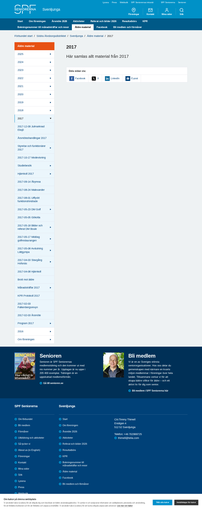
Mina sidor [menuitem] (167, 14)
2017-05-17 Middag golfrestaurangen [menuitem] (29, 238)
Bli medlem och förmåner (127, 27)
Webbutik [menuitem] (124, 2)
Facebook (102, 27)
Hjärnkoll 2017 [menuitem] (26, 173)
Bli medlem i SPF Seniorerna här (150, 390)
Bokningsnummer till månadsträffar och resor (43, 27)
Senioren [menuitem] (182, 2)
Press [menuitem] (114, 2)
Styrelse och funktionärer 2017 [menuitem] (32, 148)
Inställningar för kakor (186, 502)
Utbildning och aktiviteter (31, 438)
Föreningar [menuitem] (133, 14)
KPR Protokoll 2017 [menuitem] (29, 295)
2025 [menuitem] (20, 54)
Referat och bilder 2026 (103, 21)
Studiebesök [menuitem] (25, 165)
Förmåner (23, 431)
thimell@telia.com (128, 438)
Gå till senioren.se (53, 383)
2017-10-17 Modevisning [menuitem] (32, 157)
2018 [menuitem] (20, 110)
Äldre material (83, 27)
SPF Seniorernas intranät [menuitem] (142, 2)
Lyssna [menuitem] (106, 2)
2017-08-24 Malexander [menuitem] (31, 189)
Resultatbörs (129, 21)
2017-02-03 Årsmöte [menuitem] (29, 315)
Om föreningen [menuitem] (26, 339)
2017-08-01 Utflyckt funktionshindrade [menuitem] (28, 199)
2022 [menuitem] (20, 78)
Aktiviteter (79, 21)
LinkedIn (115, 78)
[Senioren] (24, 366)
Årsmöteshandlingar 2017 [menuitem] (32, 138)
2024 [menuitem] (20, 62)
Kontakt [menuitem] (150, 14)
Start (20, 21)
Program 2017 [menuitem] (26, 323)
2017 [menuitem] (20, 118)
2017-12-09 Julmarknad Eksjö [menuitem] (31, 128)
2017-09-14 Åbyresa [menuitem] (29, 181)
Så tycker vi (24, 444)
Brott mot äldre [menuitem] (26, 279)
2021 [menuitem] (20, 86)
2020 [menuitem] (20, 94)
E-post (134, 78)
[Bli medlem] (113, 365)
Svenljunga (76, 36)
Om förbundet (25, 419)
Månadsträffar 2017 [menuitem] (29, 287)
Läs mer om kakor (125, 506)
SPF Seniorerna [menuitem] (168, 2)
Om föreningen (37, 21)
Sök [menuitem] (182, 14)
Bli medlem (24, 425)
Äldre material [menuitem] (25, 46)
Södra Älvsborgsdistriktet (51, 36)
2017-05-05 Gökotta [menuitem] (29, 217)
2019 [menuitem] (20, 102)
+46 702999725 (133, 434)
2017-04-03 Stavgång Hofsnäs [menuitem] (30, 262)
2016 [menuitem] (20, 331)
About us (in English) (29, 450)
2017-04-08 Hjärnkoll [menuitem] (29, 271)
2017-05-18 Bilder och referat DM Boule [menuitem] (30, 227)
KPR (145, 21)
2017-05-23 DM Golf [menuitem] (29, 209)
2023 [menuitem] (20, 70)
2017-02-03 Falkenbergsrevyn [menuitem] (28, 305)
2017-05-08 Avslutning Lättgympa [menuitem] (30, 250)
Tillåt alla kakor (162, 502)
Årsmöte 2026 (59, 21)
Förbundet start (23, 36)
